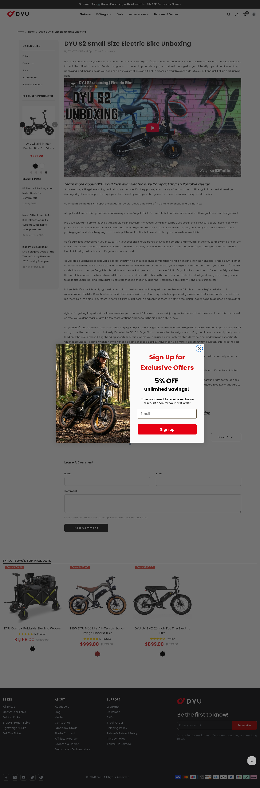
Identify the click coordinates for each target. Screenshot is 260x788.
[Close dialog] (199, 348)
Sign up (167, 429)
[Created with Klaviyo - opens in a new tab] (130, 444)
